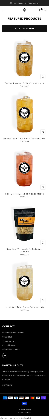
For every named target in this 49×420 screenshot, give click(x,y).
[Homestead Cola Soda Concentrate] (24, 113)
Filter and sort (26, 28)
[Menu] (3, 10)
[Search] (45, 9)
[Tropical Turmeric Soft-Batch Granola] (24, 224)
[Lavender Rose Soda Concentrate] (24, 281)
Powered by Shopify (24, 410)
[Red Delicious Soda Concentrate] (24, 168)
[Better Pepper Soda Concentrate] (24, 58)
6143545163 (7, 337)
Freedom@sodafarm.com (13, 332)
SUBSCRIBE (7, 385)
